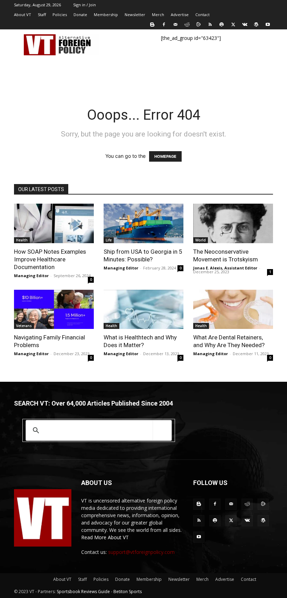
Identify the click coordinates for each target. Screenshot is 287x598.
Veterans (24, 325)
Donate (80, 14)
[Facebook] (164, 24)
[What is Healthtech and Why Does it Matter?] (143, 309)
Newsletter (135, 14)
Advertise (180, 14)
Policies (59, 14)
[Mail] (175, 24)
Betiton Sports (127, 592)
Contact (202, 14)
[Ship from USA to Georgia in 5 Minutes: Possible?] (143, 223)
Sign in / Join (84, 4)
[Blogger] (152, 24)
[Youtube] (267, 24)
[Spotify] (221, 24)
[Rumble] (198, 24)
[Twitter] (233, 24)
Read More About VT (105, 537)
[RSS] (210, 24)
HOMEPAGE (165, 156)
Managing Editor (31, 275)
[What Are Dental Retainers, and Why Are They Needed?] (233, 309)
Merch (158, 14)
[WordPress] (256, 24)
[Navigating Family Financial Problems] (54, 309)
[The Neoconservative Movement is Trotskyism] (233, 223)
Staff (42, 14)
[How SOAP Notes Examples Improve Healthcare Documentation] (54, 223)
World (200, 240)
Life (109, 240)
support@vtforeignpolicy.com (141, 552)
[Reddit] (187, 24)
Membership (106, 14)
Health (22, 240)
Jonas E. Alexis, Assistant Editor (225, 267)
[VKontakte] (244, 24)
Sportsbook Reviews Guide (83, 592)
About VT (22, 14)
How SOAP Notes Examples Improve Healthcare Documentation (50, 259)
